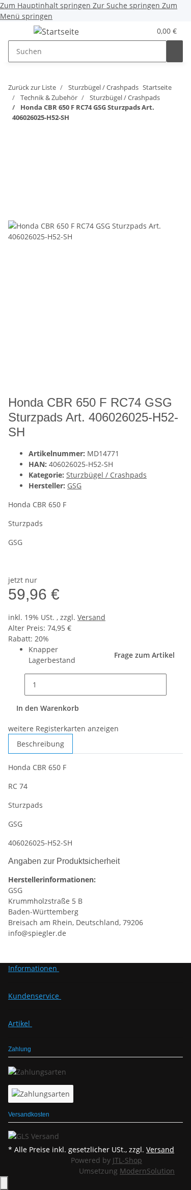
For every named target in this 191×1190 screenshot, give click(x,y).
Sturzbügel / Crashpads (106, 475)
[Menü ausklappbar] (21, 33)
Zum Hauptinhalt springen (46, 5)
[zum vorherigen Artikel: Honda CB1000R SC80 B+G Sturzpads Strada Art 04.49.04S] (16, 137)
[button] (130, 30)
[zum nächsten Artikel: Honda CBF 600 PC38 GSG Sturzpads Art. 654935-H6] (34, 137)
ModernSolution (147, 1171)
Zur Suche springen (127, 5)
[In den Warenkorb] (16, 171)
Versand (91, 617)
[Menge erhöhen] (175, 685)
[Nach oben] (4, 1183)
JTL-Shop (127, 1160)
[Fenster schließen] (16, 188)
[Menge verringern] (16, 685)
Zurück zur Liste (32, 87)
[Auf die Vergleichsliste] (16, 209)
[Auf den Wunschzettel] (34, 209)
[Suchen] (175, 51)
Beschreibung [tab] (40, 744)
